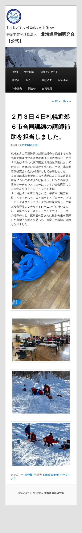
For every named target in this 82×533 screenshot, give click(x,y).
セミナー (31, 80)
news (15, 71)
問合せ (32, 88)
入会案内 (17, 88)
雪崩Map (29, 71)
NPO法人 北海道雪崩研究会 (48, 493)
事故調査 (47, 80)
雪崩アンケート (49, 71)
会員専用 (47, 88)
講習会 (15, 80)
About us (63, 80)
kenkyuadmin (51, 474)
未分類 (28, 474)
